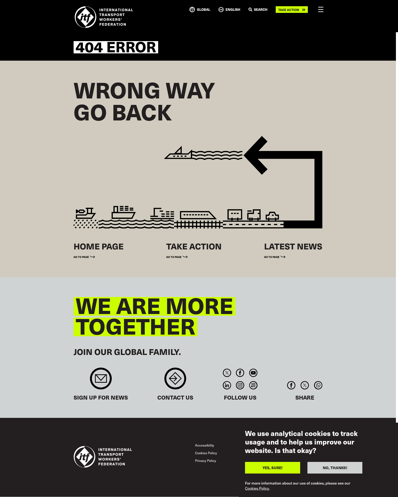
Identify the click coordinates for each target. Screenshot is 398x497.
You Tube (253, 373)
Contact (175, 381)
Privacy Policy (205, 460)
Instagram (240, 385)
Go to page (81, 257)
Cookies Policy (206, 452)
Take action (288, 9)
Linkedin (226, 385)
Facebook (240, 373)
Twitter (226, 373)
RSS (253, 385)
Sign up (101, 381)
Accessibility (204, 445)
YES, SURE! (272, 467)
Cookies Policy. (257, 488)
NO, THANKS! (335, 467)
